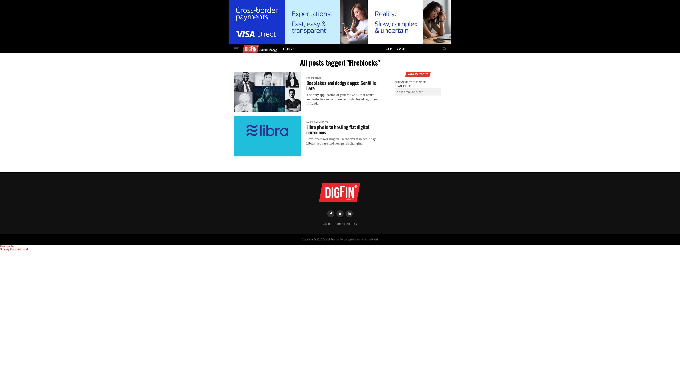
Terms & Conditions (346, 224)
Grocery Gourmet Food (14, 249)
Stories (287, 49)
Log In (389, 49)
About (326, 224)
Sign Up (400, 49)
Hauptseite (7, 246)
